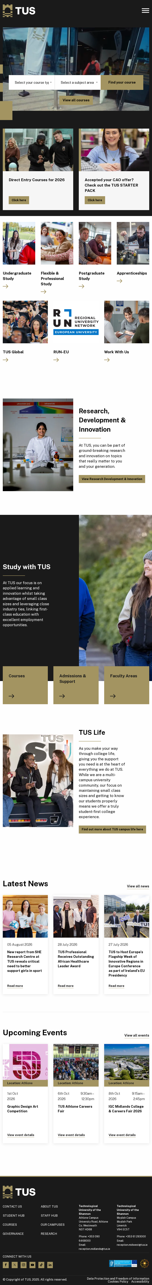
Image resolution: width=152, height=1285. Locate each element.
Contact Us (12, 1206)
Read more (15, 986)
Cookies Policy (118, 1281)
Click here (19, 200)
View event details (20, 1135)
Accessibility (140, 1281)
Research (49, 1234)
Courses (10, 1224)
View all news (138, 886)
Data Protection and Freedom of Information (118, 1278)
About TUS (49, 1206)
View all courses (76, 100)
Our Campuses (53, 1224)
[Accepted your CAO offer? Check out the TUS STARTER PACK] (114, 150)
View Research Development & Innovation (112, 479)
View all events (136, 1035)
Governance (13, 1234)
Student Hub (13, 1215)
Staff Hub (49, 1215)
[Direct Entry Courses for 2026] (38, 150)
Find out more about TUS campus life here (112, 829)
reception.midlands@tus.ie (94, 1248)
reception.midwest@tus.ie (132, 1244)
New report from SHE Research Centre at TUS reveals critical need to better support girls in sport (24, 961)
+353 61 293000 (136, 1236)
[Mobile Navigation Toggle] (145, 11)
